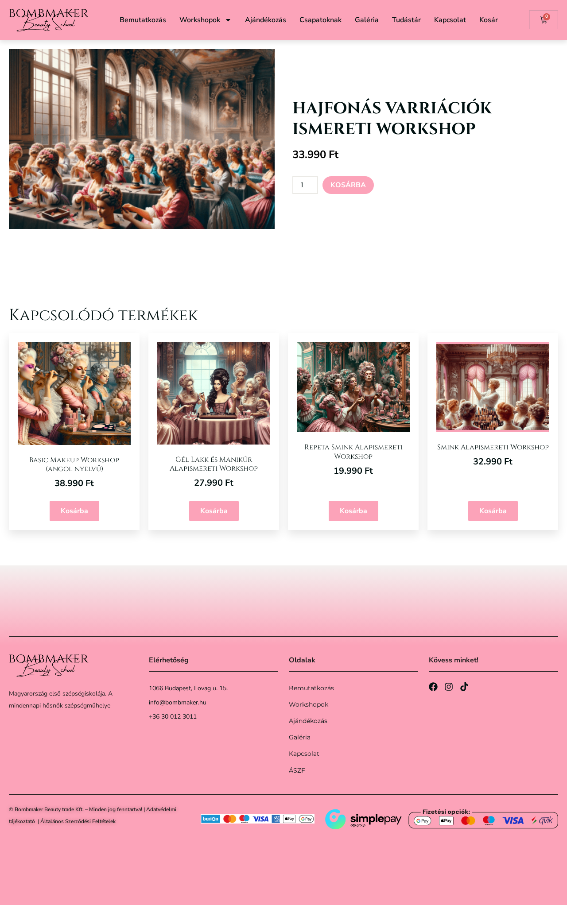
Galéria (367, 20)
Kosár (488, 20)
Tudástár (406, 20)
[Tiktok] (464, 686)
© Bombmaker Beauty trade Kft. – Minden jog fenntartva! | (77, 809)
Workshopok (199, 20)
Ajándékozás (265, 20)
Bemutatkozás (143, 20)
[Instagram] (448, 686)
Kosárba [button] (74, 511)
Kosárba (348, 185)
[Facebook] (433, 686)
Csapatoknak (320, 20)
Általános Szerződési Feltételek (78, 821)
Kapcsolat (450, 20)
